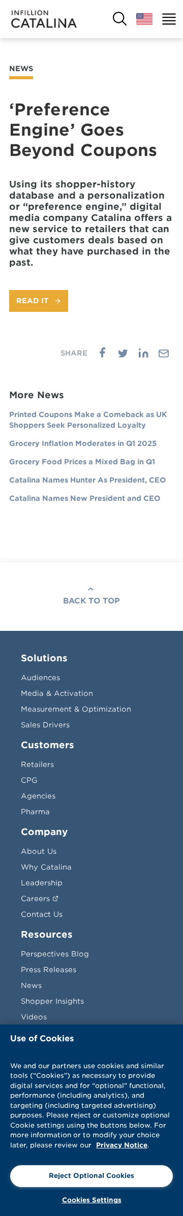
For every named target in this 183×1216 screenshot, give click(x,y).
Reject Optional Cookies (91, 1175)
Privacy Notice (121, 1145)
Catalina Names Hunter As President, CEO (87, 480)
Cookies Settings (91, 1200)
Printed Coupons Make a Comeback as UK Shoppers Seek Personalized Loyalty (88, 419)
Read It (32, 301)
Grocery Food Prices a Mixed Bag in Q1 (82, 462)
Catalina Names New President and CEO (84, 498)
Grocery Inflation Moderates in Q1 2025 (83, 443)
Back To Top (91, 600)
